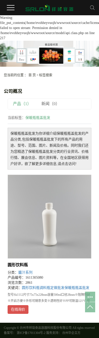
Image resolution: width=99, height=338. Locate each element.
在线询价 (18, 309)
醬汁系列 (25, 272)
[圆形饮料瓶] (49, 217)
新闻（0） (50, 104)
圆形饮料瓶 (18, 265)
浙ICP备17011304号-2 (31, 333)
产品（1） (22, 104)
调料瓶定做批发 (52, 288)
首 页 (32, 75)
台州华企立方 (70, 333)
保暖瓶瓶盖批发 (76, 288)
